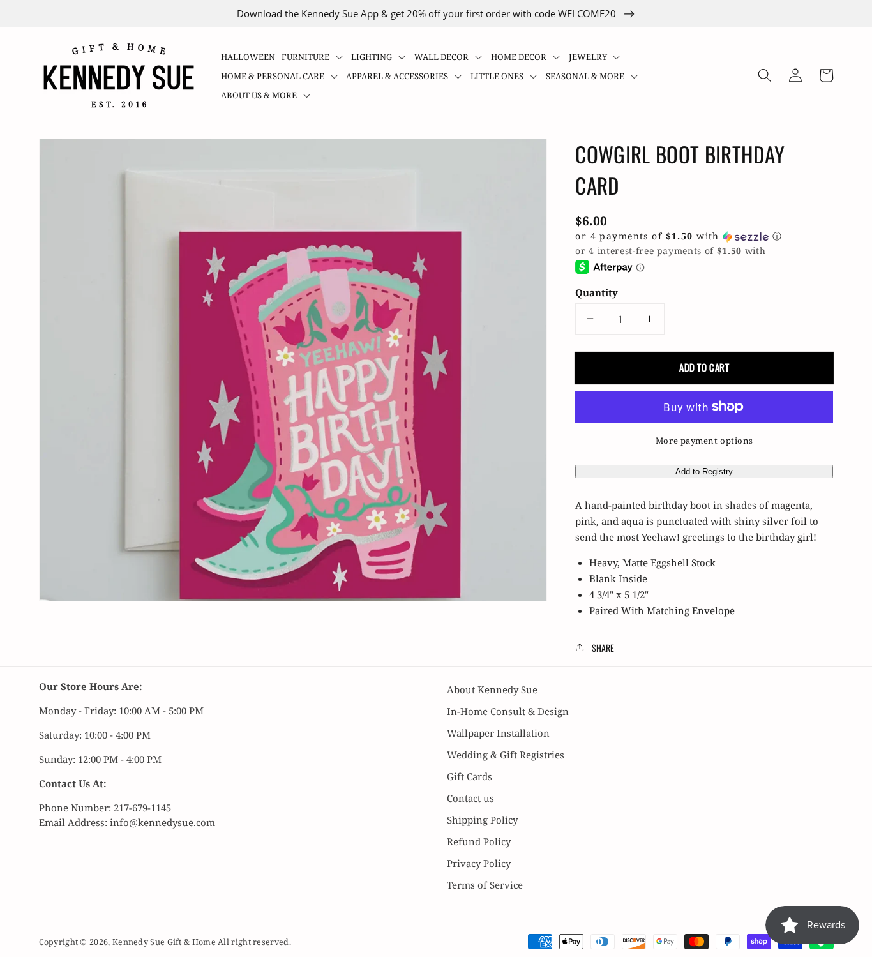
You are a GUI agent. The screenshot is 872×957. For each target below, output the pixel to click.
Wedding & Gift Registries (505, 754)
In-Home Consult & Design (508, 711)
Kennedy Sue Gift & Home (165, 942)
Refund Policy (479, 841)
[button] (313, 56)
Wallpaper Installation (498, 733)
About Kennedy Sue (492, 689)
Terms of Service (485, 884)
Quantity (596, 292)
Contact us (470, 798)
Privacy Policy (479, 863)
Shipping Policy (482, 819)
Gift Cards (469, 776)
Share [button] (602, 647)
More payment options (704, 440)
